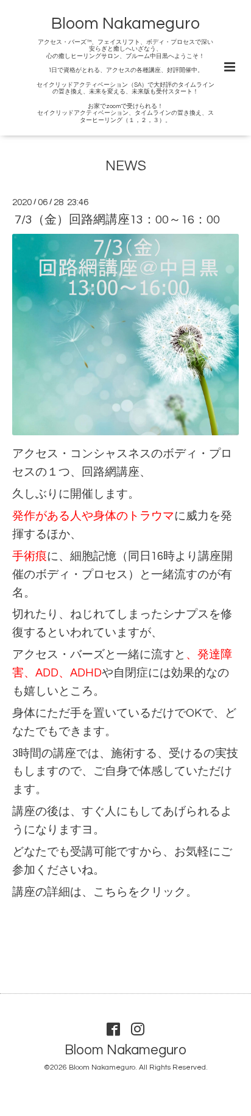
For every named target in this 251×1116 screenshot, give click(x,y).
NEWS (125, 166)
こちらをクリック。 (145, 892)
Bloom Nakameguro (125, 23)
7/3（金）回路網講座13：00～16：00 (117, 220)
